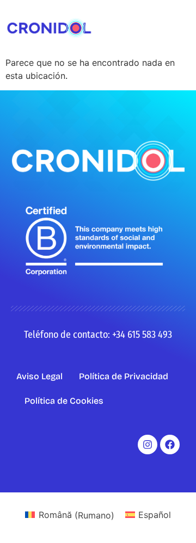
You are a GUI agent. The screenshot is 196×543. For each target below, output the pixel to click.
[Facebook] (170, 444)
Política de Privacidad (123, 376)
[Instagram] (147, 444)
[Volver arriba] (171, 518)
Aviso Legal (39, 376)
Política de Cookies (63, 401)
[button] (182, 28)
